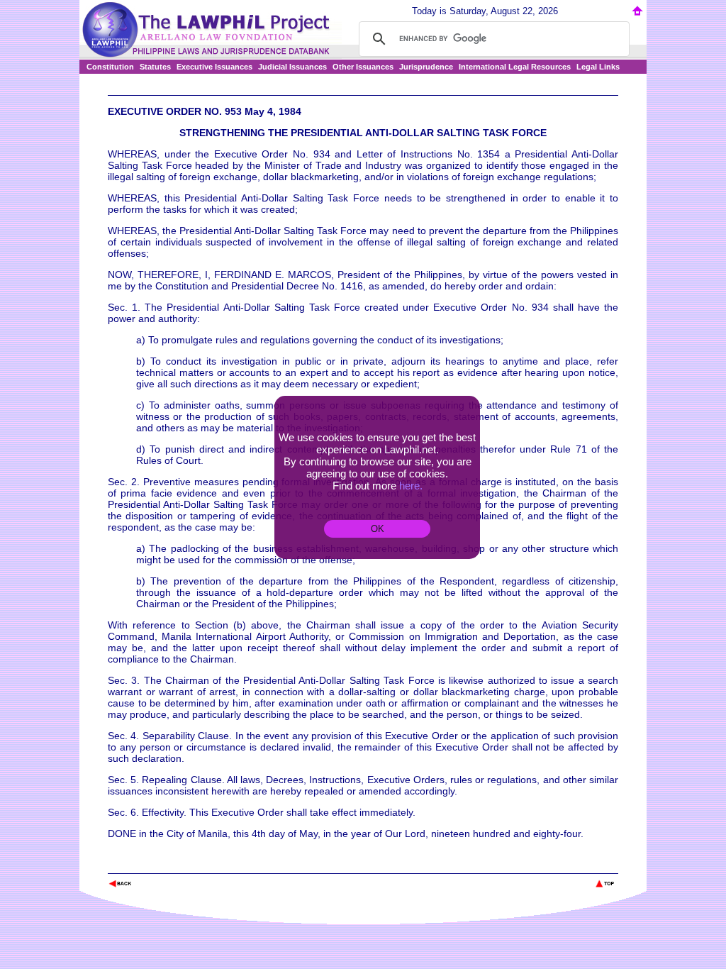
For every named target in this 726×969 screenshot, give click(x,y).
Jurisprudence (426, 66)
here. (411, 486)
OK (377, 529)
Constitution (110, 66)
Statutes (155, 66)
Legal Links (598, 66)
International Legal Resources (515, 66)
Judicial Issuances (292, 66)
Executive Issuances (214, 66)
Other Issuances (363, 66)
